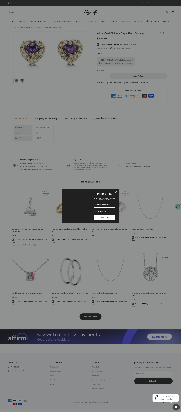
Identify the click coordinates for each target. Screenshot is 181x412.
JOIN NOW (104, 217)
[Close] (116, 191)
